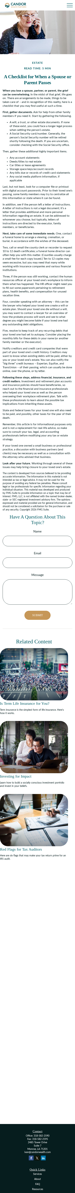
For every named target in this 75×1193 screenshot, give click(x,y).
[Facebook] (31, 1158)
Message (37, 575)
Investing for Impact (15, 776)
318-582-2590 (41, 1136)
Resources (37, 1189)
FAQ (37, 1184)
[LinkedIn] (43, 1158)
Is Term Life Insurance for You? (24, 703)
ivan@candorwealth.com (37, 1152)
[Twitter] (37, 1158)
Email (37, 553)
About (37, 1179)
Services (37, 1174)
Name (37, 531)
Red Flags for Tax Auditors (21, 849)
